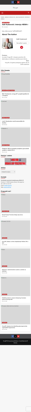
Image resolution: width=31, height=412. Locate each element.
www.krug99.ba (7, 187)
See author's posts (22, 43)
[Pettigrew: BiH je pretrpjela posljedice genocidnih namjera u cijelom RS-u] (15, 137)
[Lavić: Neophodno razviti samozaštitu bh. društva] (15, 109)
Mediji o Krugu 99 (5, 22)
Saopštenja (4, 266)
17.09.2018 (5, 27)
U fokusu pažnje (5, 211)
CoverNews (22, 341)
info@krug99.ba (8, 185)
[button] (2, 12)
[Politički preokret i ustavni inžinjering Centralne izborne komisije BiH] (15, 286)
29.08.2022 (5, 124)
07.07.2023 (5, 97)
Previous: (14, 57)
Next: (17, 62)
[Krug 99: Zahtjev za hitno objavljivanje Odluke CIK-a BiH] (15, 230)
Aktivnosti (4, 90)
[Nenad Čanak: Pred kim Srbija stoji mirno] (15, 203)
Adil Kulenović (21, 39)
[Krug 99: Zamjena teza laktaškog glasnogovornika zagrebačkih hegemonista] (15, 314)
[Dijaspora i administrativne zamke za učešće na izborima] (15, 258)
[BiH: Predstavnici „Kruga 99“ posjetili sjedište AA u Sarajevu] (15, 82)
